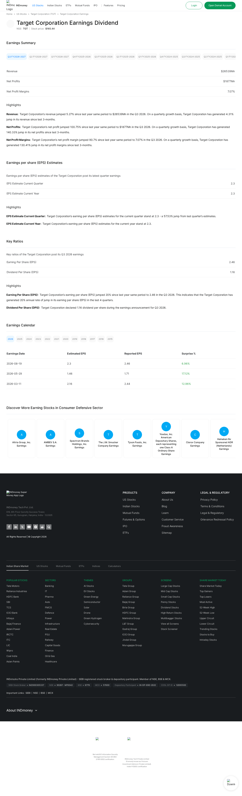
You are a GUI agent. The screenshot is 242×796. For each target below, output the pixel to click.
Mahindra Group (131, 618)
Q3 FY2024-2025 (191, 56)
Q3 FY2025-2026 (103, 56)
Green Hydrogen (93, 618)
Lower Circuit (207, 623)
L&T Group (128, 623)
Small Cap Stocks (170, 596)
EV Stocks (89, 591)
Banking (49, 586)
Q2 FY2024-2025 (213, 56)
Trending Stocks (208, 629)
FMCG (48, 607)
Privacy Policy (209, 499)
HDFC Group (129, 612)
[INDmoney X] (22, 526)
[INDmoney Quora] (48, 526)
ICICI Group (128, 634)
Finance (49, 650)
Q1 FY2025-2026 (147, 56)
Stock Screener (169, 629)
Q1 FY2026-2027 (60, 56)
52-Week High (207, 607)
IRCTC (9, 634)
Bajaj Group (128, 602)
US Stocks (37, 5)
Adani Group (129, 591)
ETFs (68, 5)
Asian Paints (12, 661)
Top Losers (205, 596)
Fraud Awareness (172, 526)
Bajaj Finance (13, 623)
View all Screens (170, 623)
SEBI (28, 692)
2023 (38, 339)
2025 (19, 339)
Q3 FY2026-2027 (17, 56)
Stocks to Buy (207, 634)
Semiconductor (92, 602)
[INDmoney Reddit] (42, 526)
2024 (29, 339)
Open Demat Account (220, 5)
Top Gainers (206, 591)
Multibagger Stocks (171, 618)
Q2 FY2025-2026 (125, 56)
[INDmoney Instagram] (35, 526)
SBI (8, 602)
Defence (49, 612)
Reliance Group (130, 596)
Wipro (9, 650)
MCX (50, 692)
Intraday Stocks (208, 639)
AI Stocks (89, 586)
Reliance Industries (16, 591)
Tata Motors (12, 586)
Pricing (121, 5)
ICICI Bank (12, 612)
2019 (74, 339)
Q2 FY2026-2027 (38, 56)
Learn (165, 512)
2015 (110, 339)
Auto (47, 602)
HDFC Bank (12, 596)
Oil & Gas (50, 656)
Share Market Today (211, 586)
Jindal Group (129, 639)
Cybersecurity (91, 623)
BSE (43, 692)
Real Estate (51, 629)
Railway (49, 639)
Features (108, 5)
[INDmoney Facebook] (8, 526)
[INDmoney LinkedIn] (15, 526)
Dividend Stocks (170, 607)
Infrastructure (52, 623)
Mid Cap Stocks (169, 591)
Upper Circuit (207, 618)
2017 (92, 339)
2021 (56, 339)
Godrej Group (129, 629)
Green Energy (91, 596)
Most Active (206, 602)
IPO (95, 5)
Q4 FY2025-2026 (82, 56)
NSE (35, 692)
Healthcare (51, 661)
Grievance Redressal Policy (217, 519)
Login (194, 5)
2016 (101, 339)
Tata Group (128, 586)
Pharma (49, 596)
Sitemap (167, 532)
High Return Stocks (171, 612)
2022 (47, 339)
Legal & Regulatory (212, 512)
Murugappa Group (132, 645)
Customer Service (173, 519)
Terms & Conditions (212, 506)
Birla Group (128, 607)
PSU (47, 634)
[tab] (17, 567)
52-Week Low (207, 612)
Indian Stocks (54, 5)
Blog (164, 506)
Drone (87, 612)
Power (48, 618)
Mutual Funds (82, 5)
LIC (8, 645)
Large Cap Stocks (170, 586)
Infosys (10, 618)
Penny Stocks (168, 602)
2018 (83, 339)
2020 (65, 339)
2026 (10, 339)
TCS (8, 607)
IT (46, 591)
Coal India (11, 656)
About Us (167, 499)
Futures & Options (134, 519)
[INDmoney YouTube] (28, 526)
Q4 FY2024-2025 (169, 56)
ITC (8, 639)
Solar (86, 607)
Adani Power (13, 629)
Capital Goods (52, 645)
